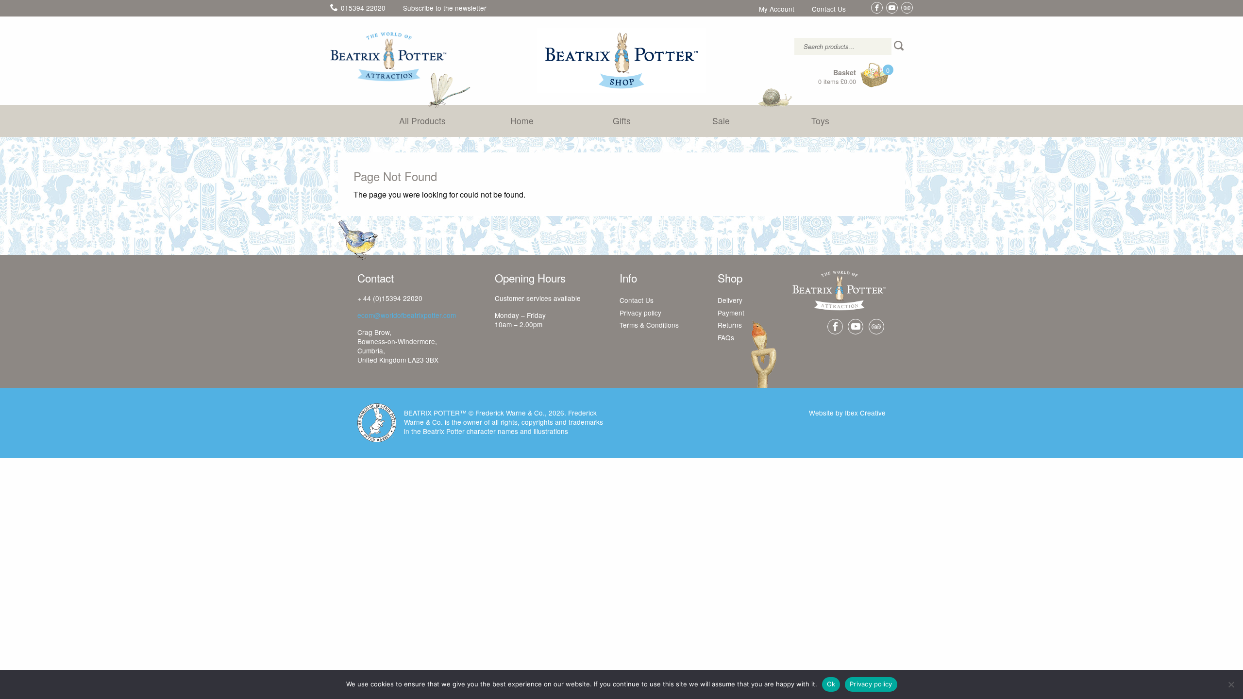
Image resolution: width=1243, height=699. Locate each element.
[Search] (899, 46)
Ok (831, 684)
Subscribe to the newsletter (445, 8)
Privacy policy (640, 313)
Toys (820, 121)
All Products (422, 121)
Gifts (622, 121)
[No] (1231, 684)
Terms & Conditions (649, 325)
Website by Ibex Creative (847, 412)
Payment (731, 313)
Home (522, 121)
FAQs (726, 337)
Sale (721, 121)
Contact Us (829, 9)
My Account (776, 9)
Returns (730, 325)
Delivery (730, 300)
